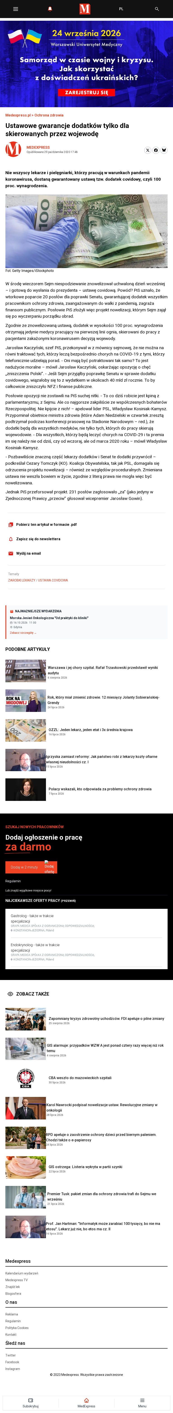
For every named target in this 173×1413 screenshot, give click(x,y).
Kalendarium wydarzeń (21, 1273)
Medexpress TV (16, 1280)
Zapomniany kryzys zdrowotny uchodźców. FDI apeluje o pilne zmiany (106, 1018)
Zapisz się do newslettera (38, 539)
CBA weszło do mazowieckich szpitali (80, 1078)
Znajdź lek (12, 1287)
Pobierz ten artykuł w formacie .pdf (46, 524)
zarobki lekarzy (21, 580)
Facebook (12, 1362)
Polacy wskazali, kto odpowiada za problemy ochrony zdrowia (100, 789)
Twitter (10, 1355)
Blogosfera (13, 1293)
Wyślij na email (28, 553)
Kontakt (10, 1334)
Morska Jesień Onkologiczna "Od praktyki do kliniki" (49, 618)
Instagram (12, 1369)
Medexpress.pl (18, 115)
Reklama (11, 1314)
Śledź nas (15, 1343)
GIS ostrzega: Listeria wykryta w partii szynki (85, 1167)
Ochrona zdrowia (49, 115)
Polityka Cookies (17, 1328)
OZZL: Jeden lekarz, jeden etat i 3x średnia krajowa (91, 730)
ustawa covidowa (53, 580)
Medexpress (38, 147)
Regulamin (13, 881)
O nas (11, 1302)
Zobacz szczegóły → (23, 632)
